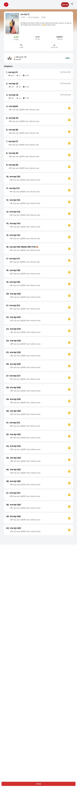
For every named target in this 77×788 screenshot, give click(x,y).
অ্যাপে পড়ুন (65, 5)
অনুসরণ (67, 58)
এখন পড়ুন (38, 784)
